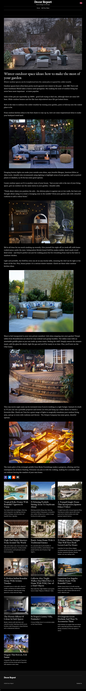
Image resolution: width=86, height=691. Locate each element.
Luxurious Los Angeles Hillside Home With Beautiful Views (68, 580)
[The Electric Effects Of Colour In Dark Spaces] (16, 605)
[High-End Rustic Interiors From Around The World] (16, 529)
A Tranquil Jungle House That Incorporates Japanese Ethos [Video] (69, 504)
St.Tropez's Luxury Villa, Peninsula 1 (41, 617)
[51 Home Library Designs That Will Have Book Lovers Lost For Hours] (70, 529)
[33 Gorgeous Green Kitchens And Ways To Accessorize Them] (70, 605)
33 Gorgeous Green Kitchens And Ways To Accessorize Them (68, 619)
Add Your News (45, 8)
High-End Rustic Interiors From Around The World (15, 541)
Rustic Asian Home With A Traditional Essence (43, 541)
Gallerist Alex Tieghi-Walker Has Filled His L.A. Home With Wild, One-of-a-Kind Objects (43, 582)
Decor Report (43, 2)
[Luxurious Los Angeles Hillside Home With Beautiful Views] (70, 567)
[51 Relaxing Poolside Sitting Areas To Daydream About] (43, 491)
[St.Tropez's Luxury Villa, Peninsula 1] (43, 605)
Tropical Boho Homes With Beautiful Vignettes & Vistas (16, 504)
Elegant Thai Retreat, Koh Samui (15, 655)
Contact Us (79, 683)
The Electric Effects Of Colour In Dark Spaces (14, 617)
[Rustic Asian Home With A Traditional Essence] (43, 529)
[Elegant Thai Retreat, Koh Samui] (16, 643)
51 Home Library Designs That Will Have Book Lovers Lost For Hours (69, 542)
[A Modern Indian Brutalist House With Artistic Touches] (16, 567)
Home (38, 8)
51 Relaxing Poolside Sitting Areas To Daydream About (43, 504)
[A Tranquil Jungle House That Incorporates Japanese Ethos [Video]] (70, 491)
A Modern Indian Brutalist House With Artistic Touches (15, 580)
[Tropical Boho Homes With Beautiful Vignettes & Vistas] (16, 491)
